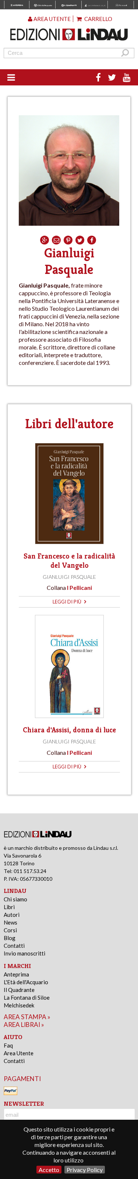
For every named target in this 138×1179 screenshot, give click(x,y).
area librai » (24, 1024)
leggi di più (67, 602)
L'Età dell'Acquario (26, 982)
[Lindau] (69, 34)
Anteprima (16, 974)
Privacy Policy (85, 1169)
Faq (8, 1045)
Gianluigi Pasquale (69, 577)
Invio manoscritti (24, 953)
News (10, 922)
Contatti (14, 945)
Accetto (49, 1169)
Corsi (10, 930)
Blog (9, 938)
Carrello (97, 18)
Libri (9, 907)
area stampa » (27, 1017)
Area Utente (18, 1053)
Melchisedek (19, 1005)
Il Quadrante (19, 989)
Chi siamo (15, 899)
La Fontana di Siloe (27, 997)
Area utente (51, 18)
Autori (12, 914)
